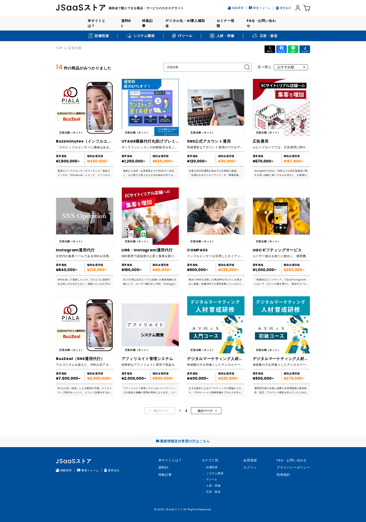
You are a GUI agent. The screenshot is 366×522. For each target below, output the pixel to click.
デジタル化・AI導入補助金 (185, 23)
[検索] (247, 67)
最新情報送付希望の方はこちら (185, 441)
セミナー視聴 (225, 23)
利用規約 (283, 474)
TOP (59, 48)
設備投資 (212, 467)
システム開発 (215, 473)
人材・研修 (213, 486)
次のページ (205, 411)
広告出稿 (75, 48)
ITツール (211, 479)
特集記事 (147, 23)
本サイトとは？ (96, 23)
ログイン (250, 467)
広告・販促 (213, 492)
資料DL (126, 23)
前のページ (160, 411)
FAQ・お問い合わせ (261, 23)
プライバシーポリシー (293, 467)
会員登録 (250, 460)
